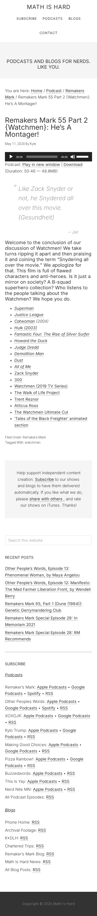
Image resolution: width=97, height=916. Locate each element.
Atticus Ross (26, 405)
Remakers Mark (34, 437)
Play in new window (41, 164)
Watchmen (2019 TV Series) (41, 386)
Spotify (34, 693)
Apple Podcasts (52, 687)
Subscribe (44, 479)
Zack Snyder (26, 373)
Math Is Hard (48, 7)
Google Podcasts (21, 708)
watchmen (32, 442)
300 (18, 379)
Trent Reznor (26, 399)
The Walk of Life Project (37, 392)
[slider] (83, 156)
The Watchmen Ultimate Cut (41, 412)
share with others (46, 499)
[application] (48, 156)
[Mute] (72, 156)
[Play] (11, 156)
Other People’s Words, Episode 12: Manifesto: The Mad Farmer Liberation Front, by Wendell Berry (48, 589)
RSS (49, 693)
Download (73, 164)
